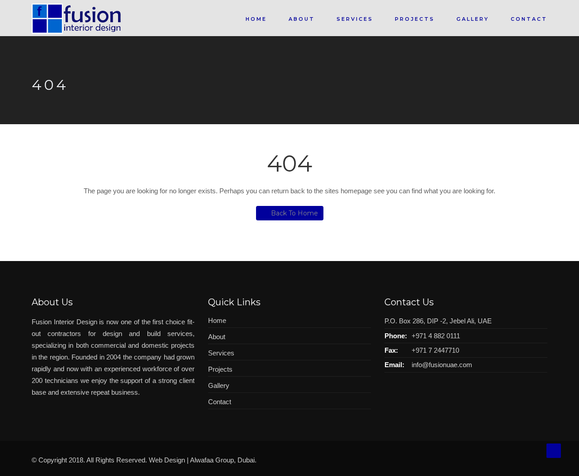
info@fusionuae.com (442, 365)
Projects (415, 19)
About (302, 19)
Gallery (472, 19)
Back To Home (294, 213)
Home (256, 19)
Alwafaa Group (212, 460)
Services (355, 19)
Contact (529, 19)
